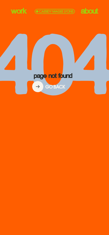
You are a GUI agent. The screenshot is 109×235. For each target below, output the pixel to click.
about (89, 11)
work (18, 11)
